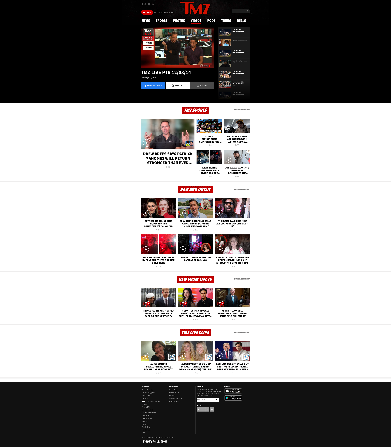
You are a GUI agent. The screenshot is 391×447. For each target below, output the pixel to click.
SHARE (179, 85)
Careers (172, 395)
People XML (146, 427)
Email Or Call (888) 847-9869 (164, 12)
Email (203, 85)
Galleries (145, 421)
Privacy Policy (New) (148, 393)
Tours (226, 20)
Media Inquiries (174, 401)
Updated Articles (147, 410)
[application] (177, 47)
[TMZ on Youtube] (149, 3)
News (146, 20)
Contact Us (173, 390)
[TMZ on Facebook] (142, 4)
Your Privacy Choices (153, 401)
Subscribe (217, 400)
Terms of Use (146, 395)
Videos (196, 20)
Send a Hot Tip (174, 393)
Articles (144, 404)
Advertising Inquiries (176, 398)
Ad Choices (145, 398)
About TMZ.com (147, 390)
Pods (211, 20)
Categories (145, 415)
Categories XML (147, 418)
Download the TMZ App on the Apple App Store (233, 391)
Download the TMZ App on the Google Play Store (233, 398)
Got (147, 12)
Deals (241, 20)
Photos (179, 20)
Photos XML (146, 430)
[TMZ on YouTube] (207, 409)
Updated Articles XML (149, 413)
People (144, 424)
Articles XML (146, 407)
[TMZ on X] (145, 4)
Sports (161, 20)
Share (154, 85)
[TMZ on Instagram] (153, 4)
